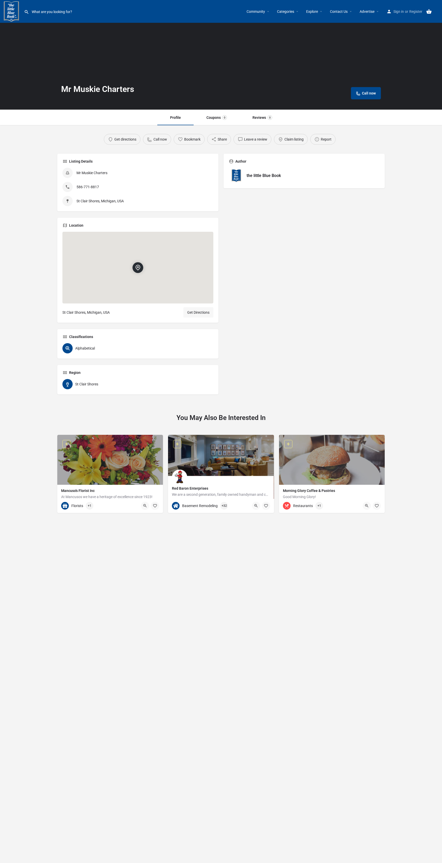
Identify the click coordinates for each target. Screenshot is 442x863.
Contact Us (339, 11)
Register (415, 11)
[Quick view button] (145, 506)
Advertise (367, 11)
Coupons (215, 117)
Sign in (398, 11)
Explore (312, 11)
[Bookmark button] (155, 506)
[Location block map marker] (137, 267)
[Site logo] (12, 11)
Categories (285, 11)
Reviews (261, 117)
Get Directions (198, 312)
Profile (175, 117)
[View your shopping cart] (429, 11)
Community (256, 11)
